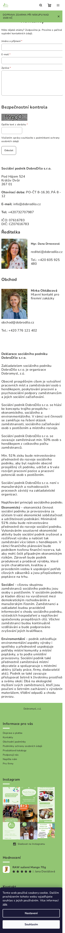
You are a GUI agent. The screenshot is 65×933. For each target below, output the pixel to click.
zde (5, 904)
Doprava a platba (12, 733)
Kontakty (8, 737)
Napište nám (10, 759)
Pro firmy (8, 763)
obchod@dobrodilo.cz (17, 322)
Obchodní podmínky (14, 741)
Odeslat (8, 150)
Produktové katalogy (15, 750)
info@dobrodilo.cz (27, 204)
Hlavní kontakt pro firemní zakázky (45, 296)
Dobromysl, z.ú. (32, 708)
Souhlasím (31, 924)
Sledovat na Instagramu (31, 844)
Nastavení (31, 913)
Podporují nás (11, 755)
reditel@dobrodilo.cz (47, 252)
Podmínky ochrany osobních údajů (22, 746)
